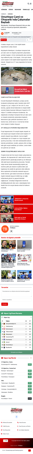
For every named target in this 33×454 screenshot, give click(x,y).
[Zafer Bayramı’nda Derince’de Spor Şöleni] (24, 258)
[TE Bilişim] (5, 229)
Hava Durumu (22, 422)
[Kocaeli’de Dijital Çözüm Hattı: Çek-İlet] (24, 244)
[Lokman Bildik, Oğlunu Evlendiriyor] (8, 244)
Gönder (4, 304)
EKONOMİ (18, 9)
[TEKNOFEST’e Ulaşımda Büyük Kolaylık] (24, 274)
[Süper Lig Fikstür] (31, 358)
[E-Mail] (11, 231)
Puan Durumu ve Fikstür (24, 426)
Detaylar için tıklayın (16, 352)
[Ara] (28, 4)
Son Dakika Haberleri (24, 430)
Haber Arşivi (6, 433)
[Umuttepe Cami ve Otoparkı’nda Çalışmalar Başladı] (16, 37)
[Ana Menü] (30, 4)
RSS (6, 440)
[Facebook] (16, 416)
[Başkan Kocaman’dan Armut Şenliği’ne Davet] (8, 274)
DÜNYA (11, 9)
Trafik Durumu (6, 426)
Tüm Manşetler (6, 430)
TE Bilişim (12, 227)
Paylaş (4, 39)
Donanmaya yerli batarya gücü (14, 450)
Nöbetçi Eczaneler (7, 422)
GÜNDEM (4, 9)
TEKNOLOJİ (26, 9)
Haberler (3, 14)
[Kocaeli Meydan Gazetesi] (8, 3)
